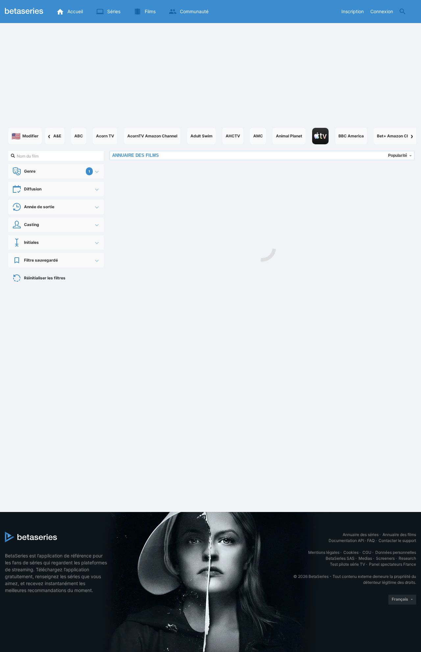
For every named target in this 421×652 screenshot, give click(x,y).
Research (407, 558)
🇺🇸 (25, 136)
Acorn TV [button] (105, 135)
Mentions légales (323, 552)
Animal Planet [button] (289, 135)
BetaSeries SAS (340, 558)
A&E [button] (57, 135)
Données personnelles (395, 552)
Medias (365, 558)
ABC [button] (78, 135)
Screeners (385, 558)
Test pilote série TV (347, 564)
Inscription (352, 11)
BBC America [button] (351, 135)
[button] (320, 136)
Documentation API (346, 540)
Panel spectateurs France (392, 564)
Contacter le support (397, 540)
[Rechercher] (402, 11)
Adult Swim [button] (201, 135)
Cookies (351, 552)
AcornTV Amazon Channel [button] (152, 135)
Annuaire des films (399, 534)
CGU (366, 552)
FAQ (371, 540)
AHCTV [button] (233, 135)
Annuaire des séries (361, 534)
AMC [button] (258, 135)
